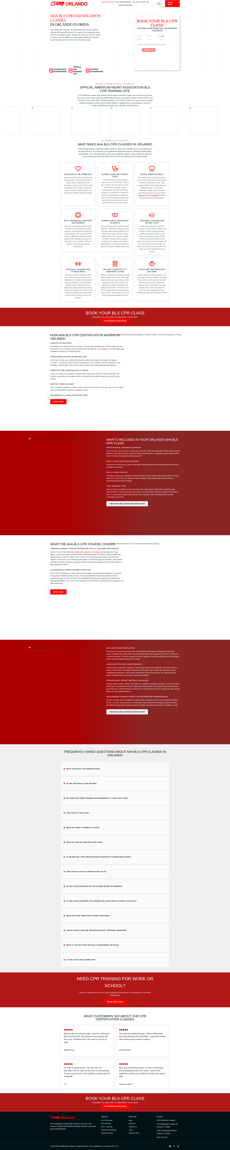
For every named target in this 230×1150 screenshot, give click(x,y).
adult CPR (79, 552)
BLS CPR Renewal (123, 2)
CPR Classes (102, 349)
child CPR (87, 552)
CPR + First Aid (106, 1127)
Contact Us (133, 1127)
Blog (130, 1120)
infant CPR (99, 552)
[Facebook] (170, 1146)
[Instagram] (178, 1146)
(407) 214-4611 (162, 1137)
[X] (174, 1146)
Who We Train (134, 1133)
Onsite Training (125, 5)
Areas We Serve (107, 1133)
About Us (132, 1123)
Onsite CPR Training (108, 1130)
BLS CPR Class (108, 2)
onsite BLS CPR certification (148, 195)
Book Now (170, 4)
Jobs (130, 1130)
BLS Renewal (106, 1123)
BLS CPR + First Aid (141, 2)
